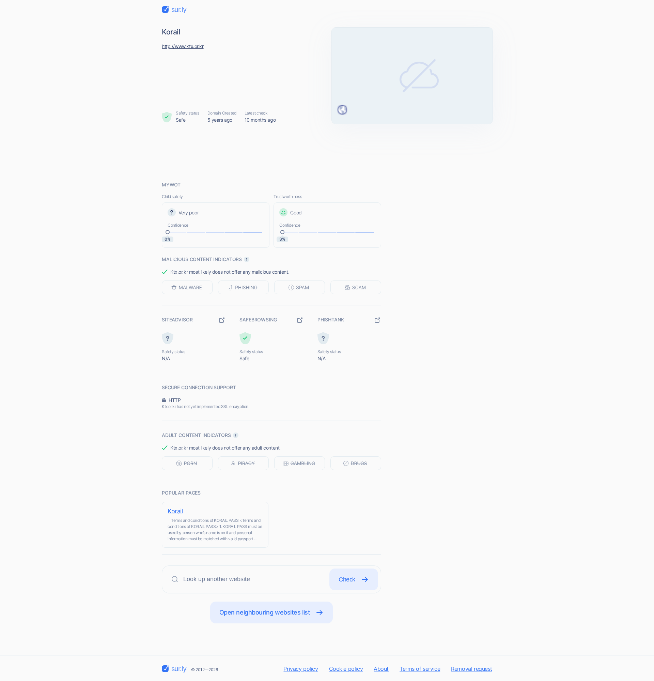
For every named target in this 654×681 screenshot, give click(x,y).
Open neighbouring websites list (264, 612)
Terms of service (420, 668)
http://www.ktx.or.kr (183, 46)
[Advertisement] (327, 152)
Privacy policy (300, 668)
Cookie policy (346, 668)
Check (347, 579)
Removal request (471, 668)
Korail (175, 511)
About (381, 668)
